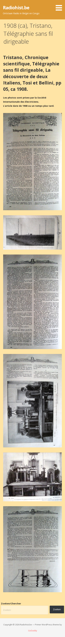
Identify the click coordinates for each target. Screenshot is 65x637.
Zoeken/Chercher (11, 603)
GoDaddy (32, 630)
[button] (60, 6)
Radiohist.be (16, 7)
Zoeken (57, 609)
